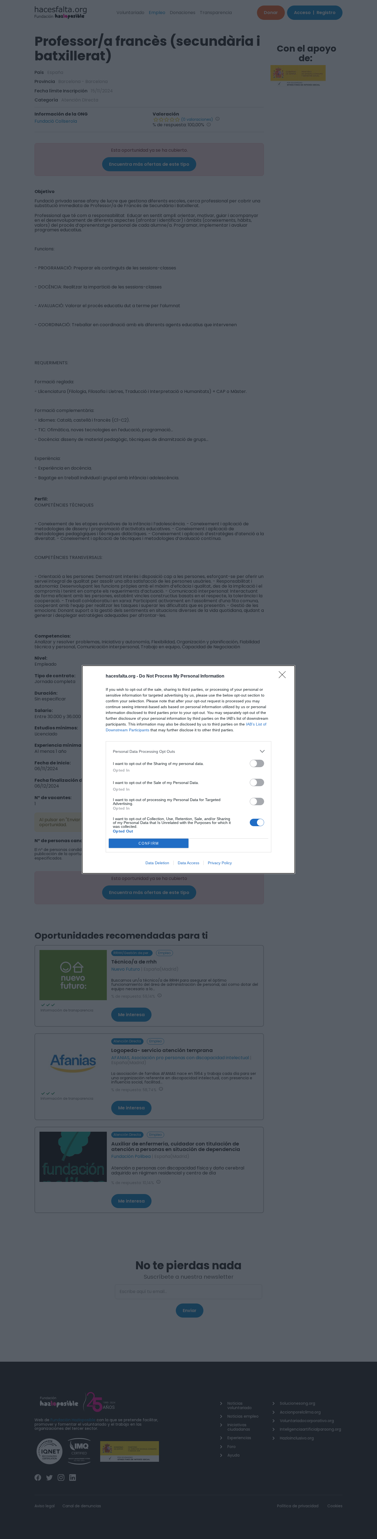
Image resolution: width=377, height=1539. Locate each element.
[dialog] (188, 769)
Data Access (188, 863)
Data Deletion (157, 863)
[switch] (257, 763)
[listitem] (188, 751)
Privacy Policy (220, 863)
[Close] (284, 676)
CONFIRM (149, 843)
